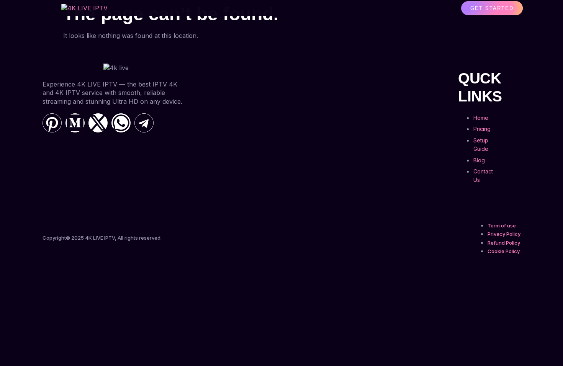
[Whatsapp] (121, 122)
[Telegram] (144, 122)
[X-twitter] (98, 122)
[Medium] (75, 122)
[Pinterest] (52, 122)
